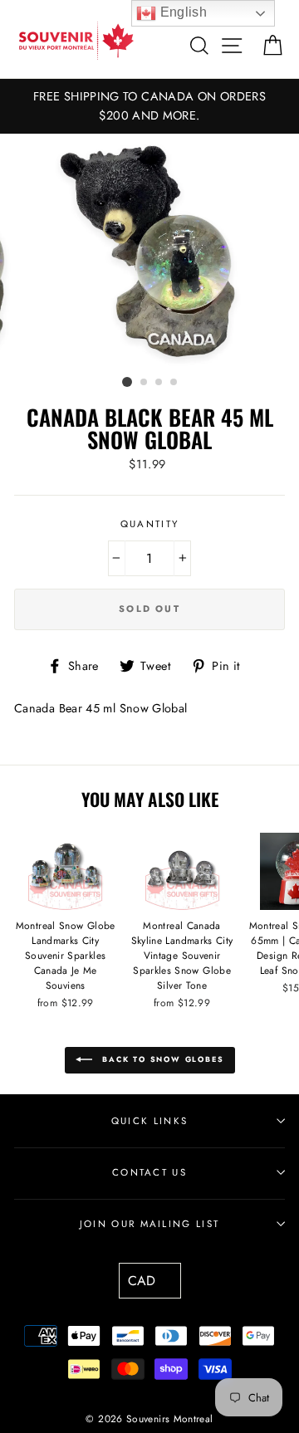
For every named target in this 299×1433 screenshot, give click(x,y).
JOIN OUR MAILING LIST (150, 1223)
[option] (149, 106)
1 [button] (127, 382)
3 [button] (159, 383)
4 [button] (174, 383)
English (181, 12)
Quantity (149, 524)
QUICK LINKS (149, 1120)
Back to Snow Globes (161, 1059)
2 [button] (144, 383)
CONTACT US (149, 1172)
